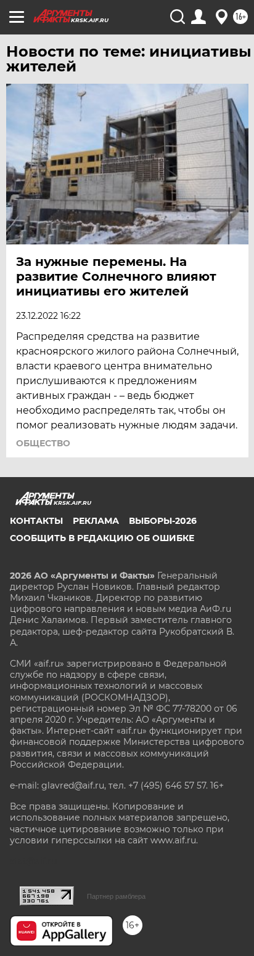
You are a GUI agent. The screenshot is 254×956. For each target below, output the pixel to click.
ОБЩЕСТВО (43, 443)
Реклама (96, 520)
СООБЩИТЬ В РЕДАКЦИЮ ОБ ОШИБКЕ (102, 538)
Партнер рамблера (116, 896)
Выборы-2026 (163, 520)
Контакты (36, 520)
